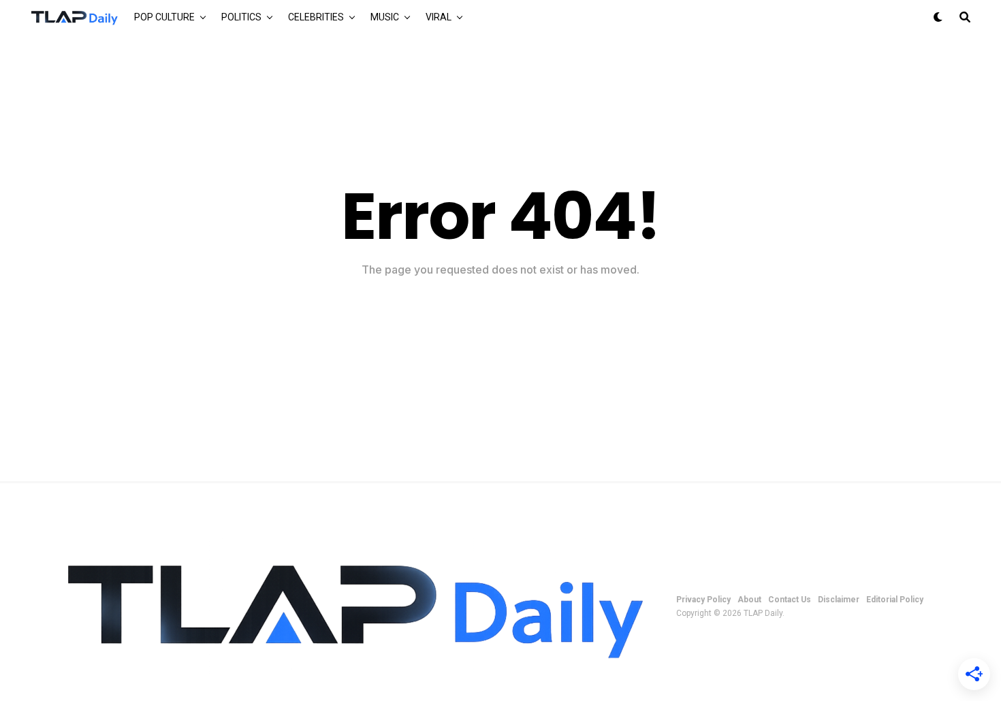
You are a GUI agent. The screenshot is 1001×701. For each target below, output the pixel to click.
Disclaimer (838, 599)
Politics (241, 17)
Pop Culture (164, 17)
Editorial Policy (894, 599)
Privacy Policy (703, 599)
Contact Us (789, 599)
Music (384, 17)
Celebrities (316, 17)
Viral (438, 17)
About (749, 599)
